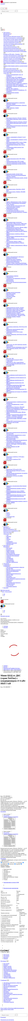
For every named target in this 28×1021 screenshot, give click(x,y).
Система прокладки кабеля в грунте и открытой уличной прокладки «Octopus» (16, 211)
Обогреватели (9, 277)
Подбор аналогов (10, 553)
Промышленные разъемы (12, 92)
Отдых (8, 515)
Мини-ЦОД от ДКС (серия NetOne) (15, 362)
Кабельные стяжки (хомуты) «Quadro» (15, 310)
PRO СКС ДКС (10, 358)
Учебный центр (10, 560)
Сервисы (8, 557)
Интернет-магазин (5, 590)
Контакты (5, 957)
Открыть (3, 3)
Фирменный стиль (10, 577)
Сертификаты (9, 558)
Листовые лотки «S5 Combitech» (14, 77)
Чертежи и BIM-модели (12, 562)
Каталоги (8, 549)
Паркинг (8, 539)
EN (4, 594)
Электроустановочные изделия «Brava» (16, 162)
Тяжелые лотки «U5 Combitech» (14, 82)
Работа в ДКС (9, 575)
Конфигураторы (10, 550)
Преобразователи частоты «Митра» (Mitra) (16, 227)
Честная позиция (10, 584)
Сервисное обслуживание (12, 555)
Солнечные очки (10, 516)
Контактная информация (12, 571)
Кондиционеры (10, 281)
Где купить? (6, 815)
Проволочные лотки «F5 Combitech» (15, 79)
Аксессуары (9, 297)
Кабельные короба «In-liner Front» (14, 174)
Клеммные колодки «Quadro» (13, 312)
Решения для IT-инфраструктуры (11, 668)
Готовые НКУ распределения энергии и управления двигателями (16, 421)
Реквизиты (9, 581)
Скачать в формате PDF (9, 828)
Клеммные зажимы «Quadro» (13, 316)
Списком (5, 626)
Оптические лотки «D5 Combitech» (15, 84)
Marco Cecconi (9, 585)
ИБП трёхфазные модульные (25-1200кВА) (16, 391)
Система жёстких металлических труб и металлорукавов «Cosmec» (15, 206)
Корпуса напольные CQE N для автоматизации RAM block (14, 261)
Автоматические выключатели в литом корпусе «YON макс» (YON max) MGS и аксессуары (16, 444)
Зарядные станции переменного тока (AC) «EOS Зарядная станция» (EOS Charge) (16, 347)
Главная (5, 665)
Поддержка (6, 546)
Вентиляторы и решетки (12, 275)
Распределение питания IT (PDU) (14, 359)
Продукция (6, 954)
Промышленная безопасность (13, 573)
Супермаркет (9, 541)
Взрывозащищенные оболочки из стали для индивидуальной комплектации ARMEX (16, 496)
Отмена (7, 866)
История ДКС (9, 568)
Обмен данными (10, 551)
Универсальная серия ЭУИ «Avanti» (15, 161)
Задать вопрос (4, 1009)
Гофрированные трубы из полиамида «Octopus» (12, 209)
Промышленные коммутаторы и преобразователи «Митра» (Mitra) (15, 229)
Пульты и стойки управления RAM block (16, 263)
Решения (5, 958)
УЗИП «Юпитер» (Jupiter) (12, 107)
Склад (7, 540)
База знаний (9, 548)
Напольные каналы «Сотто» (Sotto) (15, 143)
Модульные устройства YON (13, 459)
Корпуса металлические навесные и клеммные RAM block (15, 257)
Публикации (9, 580)
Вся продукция (7, 33)
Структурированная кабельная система (15, 363)
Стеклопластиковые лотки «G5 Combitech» (16, 83)
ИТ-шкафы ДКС (10, 365)
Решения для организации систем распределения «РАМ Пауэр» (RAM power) (16, 409)
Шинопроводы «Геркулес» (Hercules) (15, 407)
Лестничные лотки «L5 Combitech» (15, 81)
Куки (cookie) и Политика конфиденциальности (12, 1008)
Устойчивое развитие (11, 586)
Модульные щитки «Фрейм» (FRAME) (15, 191)
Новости (8, 572)
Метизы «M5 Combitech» (12, 88)
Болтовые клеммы (10, 296)
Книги (8, 512)
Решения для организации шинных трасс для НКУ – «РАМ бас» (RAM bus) (16, 415)
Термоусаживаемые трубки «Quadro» (15, 314)
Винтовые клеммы (11, 293)
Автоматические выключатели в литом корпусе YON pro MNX (16, 435)
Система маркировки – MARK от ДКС (15, 315)
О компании (6, 566)
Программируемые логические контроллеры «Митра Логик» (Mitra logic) (16, 223)
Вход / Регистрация (7, 591)
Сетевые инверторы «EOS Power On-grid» (16, 334)
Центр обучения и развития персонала (15, 578)
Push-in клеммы (10, 295)
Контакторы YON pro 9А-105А (14, 469)
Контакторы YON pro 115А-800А (14, 475)
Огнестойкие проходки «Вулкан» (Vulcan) (16, 121)
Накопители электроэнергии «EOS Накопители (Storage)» (14, 330)
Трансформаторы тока (11, 410)
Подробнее (3, 811)
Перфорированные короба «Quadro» (15, 307)
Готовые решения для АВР (12, 446)
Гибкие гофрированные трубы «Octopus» (16, 201)
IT (4, 595)
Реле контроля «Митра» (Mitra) (13, 241)
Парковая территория (11, 542)
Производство (9, 544)
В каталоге (3, 1017)
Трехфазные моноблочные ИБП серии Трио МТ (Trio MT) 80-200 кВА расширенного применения (15, 386)
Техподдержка (9, 559)
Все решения (6, 528)
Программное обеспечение (13, 554)
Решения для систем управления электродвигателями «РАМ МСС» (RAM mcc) (16, 418)
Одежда (8, 514)
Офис (7, 537)
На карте (5, 627)
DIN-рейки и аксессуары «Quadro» (14, 309)
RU (2, 608)
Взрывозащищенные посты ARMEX (15, 491)
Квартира (8, 536)
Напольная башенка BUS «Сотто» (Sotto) (16, 142)
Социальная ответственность (13, 582)
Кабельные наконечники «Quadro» (14, 311)
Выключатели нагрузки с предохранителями (12, 438)
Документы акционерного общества (15, 567)
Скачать (3, 866)
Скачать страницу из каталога (10, 816)
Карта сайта (11, 1009)
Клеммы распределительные (13, 292)
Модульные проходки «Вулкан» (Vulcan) (16, 118)
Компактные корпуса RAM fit (13, 259)
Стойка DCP (9, 361)
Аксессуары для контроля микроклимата (16, 282)
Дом (7, 535)
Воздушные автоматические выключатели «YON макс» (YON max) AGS (16, 441)
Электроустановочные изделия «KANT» (16, 163)
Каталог (5, 667)
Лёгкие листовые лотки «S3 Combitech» (16, 78)
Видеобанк (9, 576)
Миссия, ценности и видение (13, 569)
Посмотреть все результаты (7, 1019)
